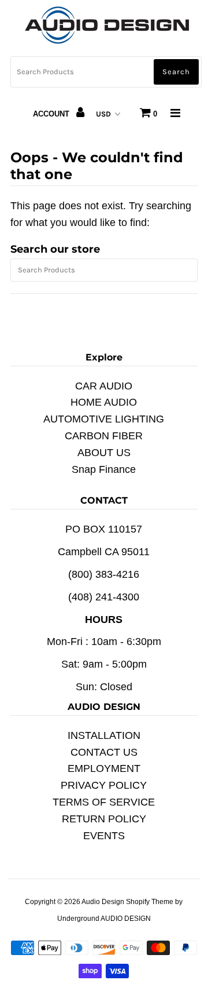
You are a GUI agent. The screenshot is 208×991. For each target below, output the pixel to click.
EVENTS (104, 835)
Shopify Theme (149, 902)
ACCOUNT (52, 114)
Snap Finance (104, 469)
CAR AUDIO (103, 386)
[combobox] (106, 72)
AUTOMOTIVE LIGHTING (103, 419)
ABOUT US (104, 452)
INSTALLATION (104, 735)
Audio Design (103, 902)
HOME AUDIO (103, 402)
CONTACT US (104, 752)
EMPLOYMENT (104, 768)
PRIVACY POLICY (104, 785)
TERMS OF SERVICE (104, 802)
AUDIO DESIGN (126, 919)
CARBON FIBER (104, 436)
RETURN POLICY (104, 819)
